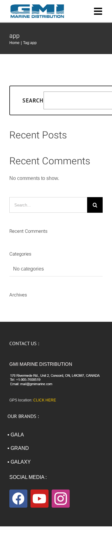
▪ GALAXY (19, 462)
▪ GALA (15, 434)
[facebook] (18, 499)
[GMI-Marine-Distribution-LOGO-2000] (37, 5)
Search (33, 100)
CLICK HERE (44, 400)
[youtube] (39, 499)
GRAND (20, 448)
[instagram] (61, 499)
